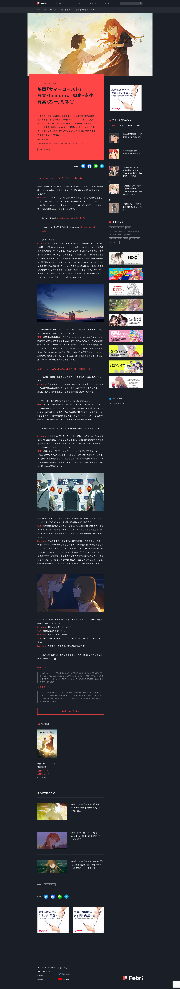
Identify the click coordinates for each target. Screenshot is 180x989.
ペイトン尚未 (135, 238)
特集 (45, 10)
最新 (113, 125)
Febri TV (92, 3)
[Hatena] (102, 166)
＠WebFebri (66, 974)
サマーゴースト (44, 149)
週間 (121, 125)
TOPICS (76, 3)
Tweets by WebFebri (116, 403)
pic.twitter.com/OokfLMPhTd (71, 218)
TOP (38, 10)
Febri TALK (59, 3)
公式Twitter (42, 774)
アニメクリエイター (134, 231)
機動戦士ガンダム (116, 238)
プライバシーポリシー (44, 972)
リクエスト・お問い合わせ (46, 968)
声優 (128, 227)
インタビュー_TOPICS (117, 227)
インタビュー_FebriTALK (118, 231)
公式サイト (42, 771)
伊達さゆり (129, 235)
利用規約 (40, 976)
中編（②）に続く (71, 711)
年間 (138, 125)
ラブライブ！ (115, 242)
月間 (130, 125)
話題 (126, 238)
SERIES (107, 3)
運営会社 (40, 980)
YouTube (66, 979)
